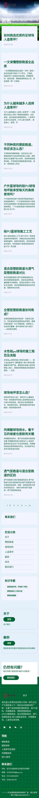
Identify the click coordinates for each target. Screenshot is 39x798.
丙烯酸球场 (6, 753)
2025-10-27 (8, 375)
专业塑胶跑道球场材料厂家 (18, 793)
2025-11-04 (8, 334)
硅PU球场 (6, 757)
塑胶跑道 (5, 742)
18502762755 (12, 780)
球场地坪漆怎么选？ (17, 392)
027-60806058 (12, 776)
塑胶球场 (5, 746)
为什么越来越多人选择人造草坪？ (19, 105)
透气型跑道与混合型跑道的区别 (19, 473)
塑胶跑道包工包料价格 (14, 591)
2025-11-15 (7, 292)
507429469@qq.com (14, 772)
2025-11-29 (8, 251)
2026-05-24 (8, 86)
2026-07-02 (8, 45)
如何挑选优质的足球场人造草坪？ (19, 37)
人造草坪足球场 (8, 750)
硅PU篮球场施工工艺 (18, 231)
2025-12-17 (8, 214)
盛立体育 (33, 793)
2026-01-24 (8, 169)
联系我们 (11, 678)
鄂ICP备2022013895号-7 (20, 795)
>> (29, 506)
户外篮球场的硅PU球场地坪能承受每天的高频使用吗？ (19, 190)
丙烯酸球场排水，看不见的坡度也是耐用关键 (19, 432)
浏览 (9, 620)
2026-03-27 (8, 127)
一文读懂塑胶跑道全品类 (19, 64)
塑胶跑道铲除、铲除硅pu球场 (17, 587)
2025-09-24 (8, 495)
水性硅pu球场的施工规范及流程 (19, 353)
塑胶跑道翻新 (11, 595)
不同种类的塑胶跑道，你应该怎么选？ (19, 147)
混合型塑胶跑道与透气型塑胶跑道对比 (19, 271)
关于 (25, 696)
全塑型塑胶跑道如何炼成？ (19, 312)
